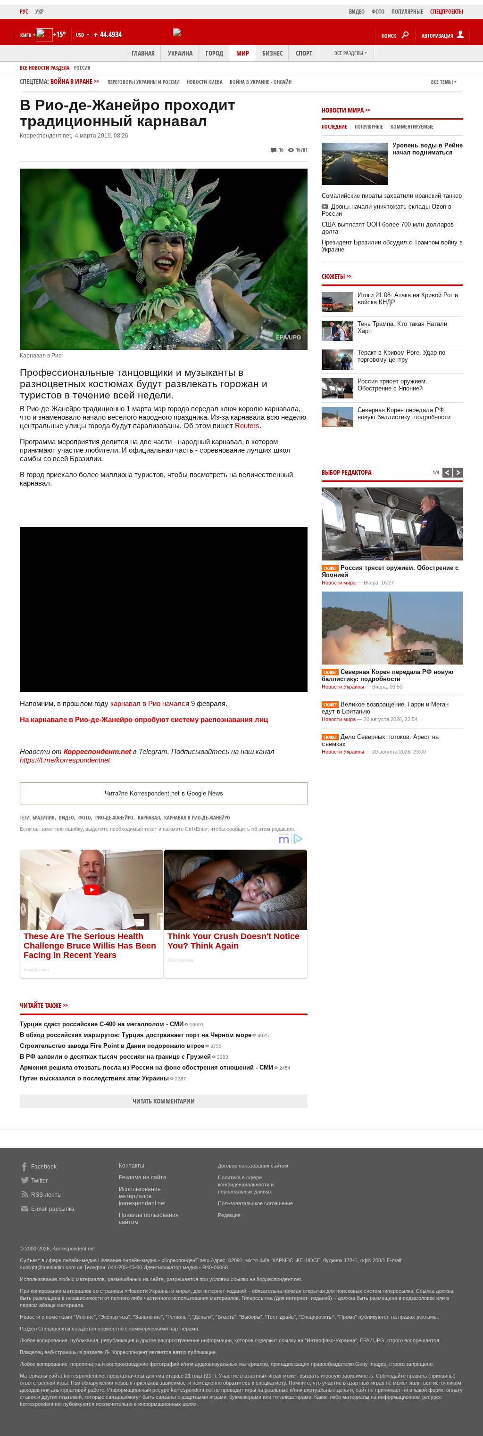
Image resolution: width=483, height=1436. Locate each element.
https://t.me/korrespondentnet (65, 760)
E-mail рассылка (53, 1209)
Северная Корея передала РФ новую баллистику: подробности (404, 413)
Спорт (304, 53)
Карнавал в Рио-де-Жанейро (197, 817)
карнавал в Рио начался (149, 703)
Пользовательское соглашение (255, 1203)
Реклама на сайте (143, 1177)
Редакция (229, 1215)
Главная (143, 53)
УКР (39, 12)
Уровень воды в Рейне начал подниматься (427, 149)
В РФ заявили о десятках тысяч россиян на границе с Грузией (124, 1056)
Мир (242, 53)
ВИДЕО (357, 12)
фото (84, 817)
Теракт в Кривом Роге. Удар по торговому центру (401, 356)
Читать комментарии (164, 1100)
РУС (24, 12)
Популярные (369, 126)
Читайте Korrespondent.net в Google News (164, 793)
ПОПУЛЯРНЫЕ (407, 12)
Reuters (247, 426)
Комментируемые (412, 126)
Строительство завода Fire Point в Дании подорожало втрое (121, 1045)
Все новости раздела (44, 67)
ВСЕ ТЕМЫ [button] (442, 81)
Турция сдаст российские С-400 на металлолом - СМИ (112, 1024)
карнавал (149, 817)
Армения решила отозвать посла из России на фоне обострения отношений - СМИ (155, 1067)
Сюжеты (333, 276)
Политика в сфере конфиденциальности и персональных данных (246, 1184)
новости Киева (205, 81)
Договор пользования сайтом (253, 1165)
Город (214, 53)
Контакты (131, 1165)
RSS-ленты (46, 1195)
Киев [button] (26, 35)
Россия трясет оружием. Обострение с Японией (392, 385)
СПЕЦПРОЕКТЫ (446, 12)
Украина (180, 53)
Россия (82, 67)
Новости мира (343, 109)
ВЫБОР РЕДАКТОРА (346, 472)
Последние (334, 126)
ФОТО (378, 12)
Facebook (44, 1166)
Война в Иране (170, 81)
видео (66, 817)
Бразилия (44, 817)
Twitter (39, 1180)
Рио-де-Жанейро (114, 817)
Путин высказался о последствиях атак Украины (103, 1078)
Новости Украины (343, 687)
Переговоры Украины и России (144, 81)
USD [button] (80, 34)
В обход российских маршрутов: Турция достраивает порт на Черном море (144, 1034)
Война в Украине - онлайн (260, 81)
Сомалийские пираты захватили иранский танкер (392, 195)
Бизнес (272, 53)
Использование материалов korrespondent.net (142, 1196)
